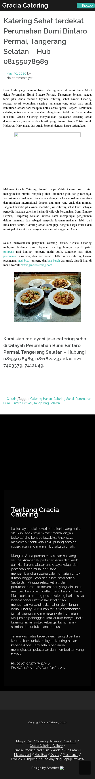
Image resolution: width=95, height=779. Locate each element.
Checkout (69, 741)
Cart (29, 741)
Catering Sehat (63, 398)
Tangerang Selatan (47, 403)
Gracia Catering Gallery (46, 745)
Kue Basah (71, 750)
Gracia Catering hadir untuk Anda (37, 750)
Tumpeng (31, 759)
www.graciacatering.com (36, 265)
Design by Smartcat (45, 768)
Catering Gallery (47, 741)
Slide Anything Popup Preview (62, 759)
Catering (12, 398)
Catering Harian (41, 398)
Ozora (54, 754)
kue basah (54, 260)
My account (22, 754)
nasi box (23, 260)
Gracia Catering (25, 5)
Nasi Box (40, 754)
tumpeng (8, 251)
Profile (15, 759)
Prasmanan (70, 754)
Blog (19, 741)
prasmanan (10, 256)
